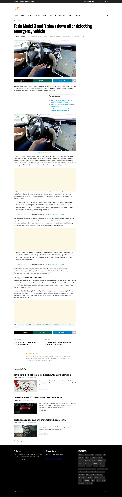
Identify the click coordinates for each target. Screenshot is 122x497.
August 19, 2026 (26, 400)
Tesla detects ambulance (60, 324)
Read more (44, 388)
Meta (102, 472)
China (93, 460)
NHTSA (39, 324)
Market (91, 472)
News (16, 16)
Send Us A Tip (16, 1)
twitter (87, 483)
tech (80, 480)
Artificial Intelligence (96, 457)
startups (102, 477)
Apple (87, 457)
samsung (99, 474)
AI (55, 16)
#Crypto (81, 454)
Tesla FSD (71, 324)
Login (107, 1)
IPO (86, 472)
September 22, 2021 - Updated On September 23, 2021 (41, 36)
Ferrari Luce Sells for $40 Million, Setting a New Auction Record (62, 105)
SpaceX (90, 477)
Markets (70, 16)
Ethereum (81, 466)
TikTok (98, 480)
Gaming (44, 16)
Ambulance (21, 324)
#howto (87, 454)
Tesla (93, 480)
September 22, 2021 (56, 214)
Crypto (23, 16)
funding (96, 466)
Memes (38, 16)
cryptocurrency (101, 460)
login (18, 441)
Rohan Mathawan (19, 378)
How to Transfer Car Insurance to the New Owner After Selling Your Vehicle (62, 101)
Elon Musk (28, 324)
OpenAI (93, 474)
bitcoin (81, 460)
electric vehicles (92, 463)
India (86, 469)
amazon (81, 457)
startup (96, 477)
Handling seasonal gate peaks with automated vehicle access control (60, 109)
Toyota (16, 327)
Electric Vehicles (62, 36)
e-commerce (82, 463)
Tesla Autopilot (47, 324)
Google (81, 469)
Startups (62, 16)
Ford (34, 324)
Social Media (82, 477)
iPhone (81, 472)
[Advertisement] (45, 179)
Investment (100, 469)
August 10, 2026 (29, 423)
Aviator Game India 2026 (54, 459)
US (92, 483)
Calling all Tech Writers (25, 1)
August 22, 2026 (29, 378)
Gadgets (30, 16)
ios (106, 469)
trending (81, 483)
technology (87, 480)
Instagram (92, 469)
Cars (51, 16)
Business (87, 460)
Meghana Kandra (20, 36)
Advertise (32, 1)
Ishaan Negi (18, 400)
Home (15, 20)
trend (103, 480)
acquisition (99, 454)
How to (78, 16)
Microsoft (81, 474)
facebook (88, 466)
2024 (92, 454)
